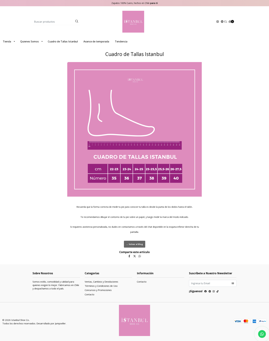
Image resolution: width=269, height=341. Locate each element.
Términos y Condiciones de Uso (101, 285)
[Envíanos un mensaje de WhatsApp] (262, 334)
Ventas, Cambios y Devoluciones (101, 281)
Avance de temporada (96, 41)
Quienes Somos (29, 41)
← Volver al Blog (134, 244)
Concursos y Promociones (98, 290)
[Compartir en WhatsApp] (139, 256)
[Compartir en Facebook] (129, 256)
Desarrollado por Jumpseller (51, 323)
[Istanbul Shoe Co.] (134, 21)
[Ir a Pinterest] (210, 292)
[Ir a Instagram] (214, 292)
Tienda (7, 41)
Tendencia (121, 41)
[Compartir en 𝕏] (134, 256)
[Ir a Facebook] (205, 292)
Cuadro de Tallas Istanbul (63, 41)
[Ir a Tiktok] (218, 292)
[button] (224, 21)
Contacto (89, 294)
